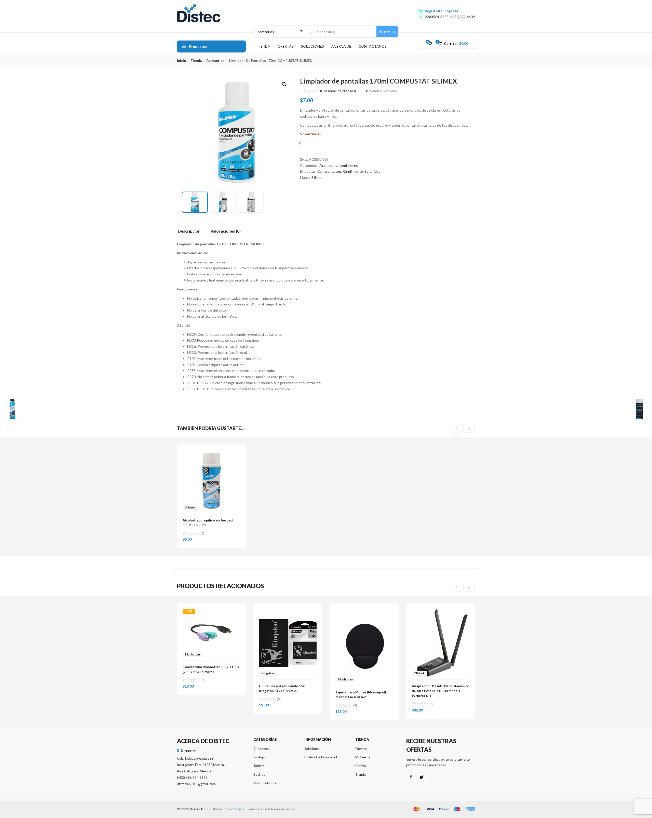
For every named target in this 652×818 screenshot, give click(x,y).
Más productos (264, 783)
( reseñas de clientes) (338, 91)
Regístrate (433, 11)
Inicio (181, 61)
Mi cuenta (363, 757)
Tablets (258, 766)
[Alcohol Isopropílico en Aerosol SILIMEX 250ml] (211, 453)
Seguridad (372, 171)
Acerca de (341, 46)
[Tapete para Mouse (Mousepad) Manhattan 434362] (364, 612)
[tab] (191, 232)
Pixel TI (240, 809)
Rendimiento (353, 171)
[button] (455, 43)
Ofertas (286, 46)
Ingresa (452, 11)
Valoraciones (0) (225, 231)
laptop (336, 171)
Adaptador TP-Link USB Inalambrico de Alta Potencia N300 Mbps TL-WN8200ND (440, 691)
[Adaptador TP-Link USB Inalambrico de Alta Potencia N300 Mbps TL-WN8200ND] (440, 612)
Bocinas (259, 774)
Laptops (259, 757)
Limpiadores (348, 165)
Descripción (189, 231)
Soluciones (312, 46)
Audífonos (261, 749)
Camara (323, 171)
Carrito (360, 766)
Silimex (316, 177)
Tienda (263, 46)
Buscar (384, 32)
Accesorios (215, 61)
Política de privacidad (320, 757)
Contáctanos (373, 46)
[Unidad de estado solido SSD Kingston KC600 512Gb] (288, 612)
